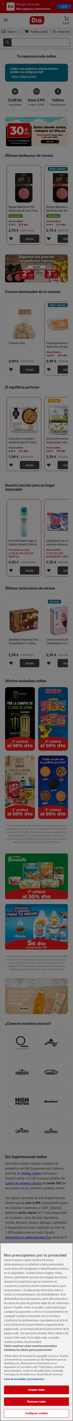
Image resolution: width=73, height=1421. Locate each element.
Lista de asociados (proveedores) (24, 1379)
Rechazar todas (36, 1401)
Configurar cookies (36, 1413)
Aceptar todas (36, 1389)
